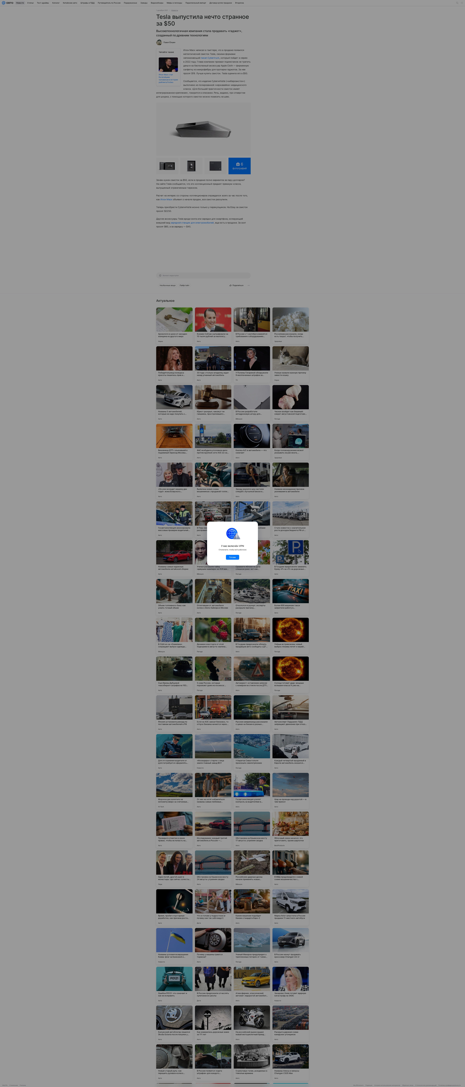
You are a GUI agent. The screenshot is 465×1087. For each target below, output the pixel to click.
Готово (232, 557)
